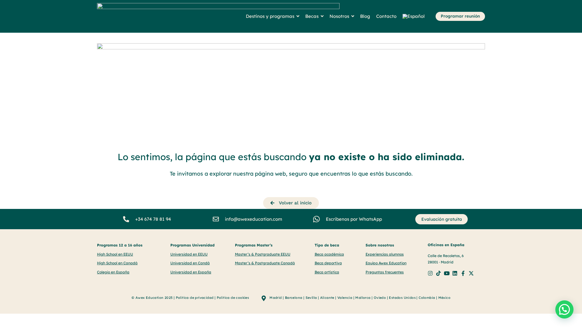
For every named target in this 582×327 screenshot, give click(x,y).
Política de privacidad (195, 298)
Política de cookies (233, 298)
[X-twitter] (471, 273)
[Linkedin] (454, 273)
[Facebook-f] (463, 273)
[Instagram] (430, 273)
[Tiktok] (438, 273)
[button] (564, 309)
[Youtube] (446, 273)
